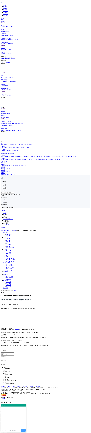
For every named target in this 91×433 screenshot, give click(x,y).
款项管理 (8, 286)
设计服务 (5, 256)
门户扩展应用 (6, 262)
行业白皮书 (3, 162)
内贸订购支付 (9, 264)
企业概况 (3, 164)
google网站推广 (10, 234)
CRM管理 (8, 236)
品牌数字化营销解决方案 (30, 156)
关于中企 (5, 15)
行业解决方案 (4, 161)
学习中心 (3, 152)
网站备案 (5, 288)
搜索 (15, 290)
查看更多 (3, 227)
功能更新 (8, 279)
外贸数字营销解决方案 (6, 159)
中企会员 (5, 280)
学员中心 (6, 150)
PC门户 (8, 243)
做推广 (5, 8)
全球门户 (8, 244)
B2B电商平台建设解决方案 (40, 159)
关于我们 (3, 165)
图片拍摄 (7, 58)
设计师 (18, 144)
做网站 (5, 6)
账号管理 (8, 282)
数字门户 (3, 22)
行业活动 (7, 171)
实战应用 (3, 146)
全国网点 (7, 174)
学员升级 (11, 150)
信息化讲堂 (23, 144)
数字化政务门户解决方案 (53, 159)
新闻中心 (3, 170)
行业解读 (27, 147)
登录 (2, 19)
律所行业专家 (20, 147)
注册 (4, 210)
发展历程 (12, 165)
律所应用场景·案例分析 (11, 147)
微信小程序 (9, 268)
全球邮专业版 (9, 277)
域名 (7, 273)
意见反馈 (8, 386)
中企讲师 (16, 150)
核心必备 (3, 73)
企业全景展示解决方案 (18, 156)
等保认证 (8, 62)
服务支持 (5, 12)
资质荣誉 (3, 167)
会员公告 (8, 283)
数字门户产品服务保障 (6, 144)
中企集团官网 (37, 386)
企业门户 (5, 237)
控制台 (2, 18)
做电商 (5, 9)
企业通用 (3, 155)
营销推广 (5, 233)
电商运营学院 (4, 153)
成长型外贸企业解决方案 (69, 156)
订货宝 (8, 255)
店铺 (15, 230)
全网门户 (8, 238)
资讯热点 (10, 219)
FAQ (26, 165)
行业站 (22, 386)
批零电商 (8, 253)
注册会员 (3, 21)
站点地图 (18, 386)
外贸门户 (8, 241)
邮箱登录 (27, 386)
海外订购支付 (9, 270)
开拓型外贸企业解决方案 (57, 156)
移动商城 (8, 250)
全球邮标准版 (9, 276)
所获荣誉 (7, 168)
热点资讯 (3, 171)
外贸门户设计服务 (10, 261)
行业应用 (3, 158)
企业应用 (5, 274)
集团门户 (8, 246)
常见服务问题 (30, 144)
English (31, 386)
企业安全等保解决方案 (6, 156)
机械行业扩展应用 (10, 267)
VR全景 (2, 58)
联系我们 (3, 173)
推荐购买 (3, 45)
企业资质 (3, 168)
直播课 (2, 150)
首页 (4, 5)
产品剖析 (3, 147)
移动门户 (8, 240)
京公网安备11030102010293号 (43, 387)
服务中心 (14, 144)
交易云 (11, 230)
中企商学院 (3, 149)
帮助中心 (3, 143)
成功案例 (5, 11)
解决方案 (5, 14)
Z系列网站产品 (10, 247)
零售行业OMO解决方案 (27, 159)
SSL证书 (3, 62)
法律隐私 (22, 165)
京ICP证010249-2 (55, 387)
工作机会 (12, 174)
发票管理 (8, 285)
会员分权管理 (9, 265)
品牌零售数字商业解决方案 (43, 156)
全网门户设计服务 (10, 258)
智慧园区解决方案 (16, 159)
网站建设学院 (11, 153)
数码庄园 (17, 165)
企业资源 (5, 271)
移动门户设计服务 (10, 259)
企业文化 (7, 165)
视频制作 (13, 58)
